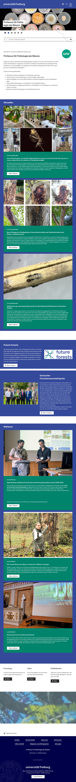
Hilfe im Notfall (19, 744)
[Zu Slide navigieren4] (18, 32)
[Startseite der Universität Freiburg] (14, 4)
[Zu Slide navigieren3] (15, 32)
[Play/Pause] (5, 32)
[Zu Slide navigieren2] (11, 32)
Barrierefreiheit (30, 740)
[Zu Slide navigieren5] (21, 32)
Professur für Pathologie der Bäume (14, 24)
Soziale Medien (38, 777)
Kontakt (17, 740)
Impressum (44, 740)
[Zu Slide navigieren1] (8, 32)
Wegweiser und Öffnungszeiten (39, 744)
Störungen (58, 744)
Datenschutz (58, 740)
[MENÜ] (70, 4)
